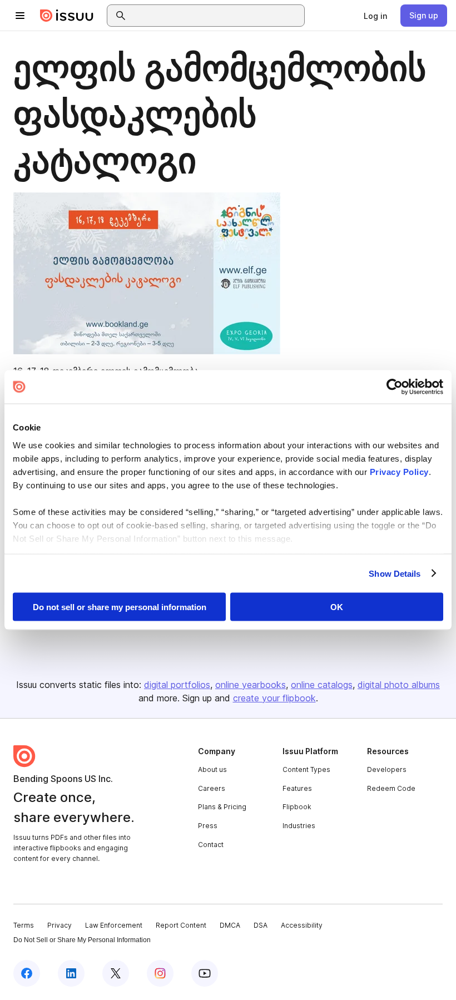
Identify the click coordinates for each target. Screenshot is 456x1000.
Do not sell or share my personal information (119, 607)
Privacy (59, 925)
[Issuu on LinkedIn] (71, 973)
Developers (387, 769)
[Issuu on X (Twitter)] (115, 973)
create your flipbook (274, 698)
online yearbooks (250, 684)
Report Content (181, 925)
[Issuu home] (67, 15)
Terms (23, 925)
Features (297, 788)
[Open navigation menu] (20, 15)
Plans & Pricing (222, 807)
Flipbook (296, 807)
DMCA (230, 925)
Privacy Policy (399, 471)
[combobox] (216, 15)
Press (207, 825)
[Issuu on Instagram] (160, 973)
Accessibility (302, 925)
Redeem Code (391, 788)
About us (212, 769)
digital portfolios (177, 684)
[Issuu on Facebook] (26, 973)
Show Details (394, 573)
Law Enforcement (113, 925)
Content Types (306, 769)
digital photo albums (399, 684)
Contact (211, 844)
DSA (260, 925)
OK (336, 607)
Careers (211, 788)
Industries (298, 825)
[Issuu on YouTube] (204, 973)
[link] (375, 15)
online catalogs (322, 684)
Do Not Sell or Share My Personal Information (82, 940)
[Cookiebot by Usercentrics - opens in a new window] (394, 387)
